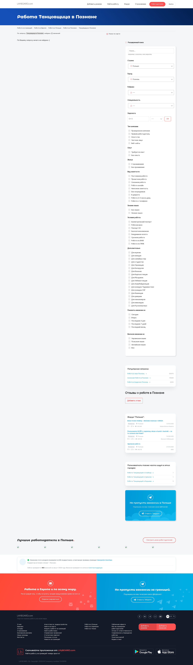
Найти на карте (50, 626)
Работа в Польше (91, 624)
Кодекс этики (116, 639)
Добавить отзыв (134, 400)
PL (174, 616)
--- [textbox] (134, 92)
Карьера (20, 626)
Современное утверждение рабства (122, 634)
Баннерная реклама (24, 633)
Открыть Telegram (152, 513)
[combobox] (151, 66)
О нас (19, 624)
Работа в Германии (92, 626)
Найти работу (113, 4)
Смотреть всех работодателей (159, 540)
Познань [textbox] (136, 79)
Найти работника (50, 631)
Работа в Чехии (90, 628)
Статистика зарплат (52, 635)
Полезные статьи (50, 637)
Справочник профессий (53, 633)
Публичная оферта (119, 624)
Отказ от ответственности (122, 631)
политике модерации (95, 567)
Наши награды (22, 635)
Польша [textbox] (136, 66)
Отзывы (20, 628)
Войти (171, 4)
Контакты (20, 637)
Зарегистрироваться (50, 599)
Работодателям (157, 4)
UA (171, 616)
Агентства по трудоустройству (55, 624)
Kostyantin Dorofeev (104, 560)
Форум (127, 4)
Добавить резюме (94, 4)
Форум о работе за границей (55, 628)
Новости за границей (52, 639)
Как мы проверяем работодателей (118, 627)
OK (168, 119)
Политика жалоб (118, 637)
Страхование (140, 4)
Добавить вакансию (163, 627)
